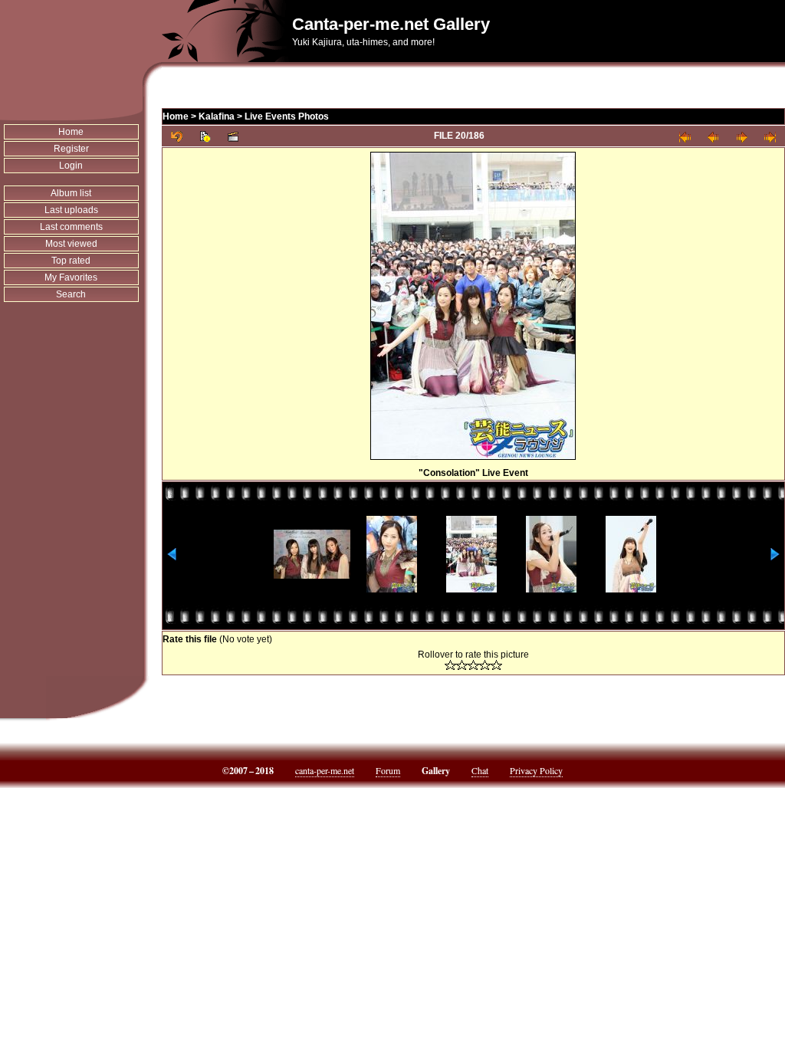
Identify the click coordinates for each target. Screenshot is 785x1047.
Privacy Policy (536, 770)
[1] (450, 665)
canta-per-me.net (324, 770)
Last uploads (71, 210)
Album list (71, 193)
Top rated (70, 260)
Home (71, 131)
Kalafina (217, 116)
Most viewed (71, 243)
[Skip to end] (770, 136)
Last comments (71, 227)
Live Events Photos (287, 116)
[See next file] (742, 136)
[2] (462, 665)
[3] (473, 665)
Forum (388, 770)
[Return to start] (685, 136)
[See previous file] (713, 136)
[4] (485, 665)
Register (71, 148)
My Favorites (70, 277)
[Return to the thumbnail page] (177, 136)
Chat (479, 770)
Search (71, 294)
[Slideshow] (233, 136)
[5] (496, 665)
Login (71, 165)
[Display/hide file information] (205, 136)
